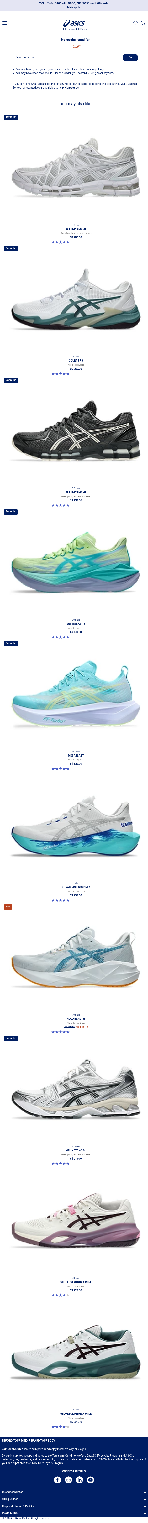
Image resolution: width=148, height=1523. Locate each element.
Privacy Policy (116, 1459)
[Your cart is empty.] (143, 23)
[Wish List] (135, 23)
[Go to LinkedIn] (79, 1481)
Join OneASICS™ (13, 1449)
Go (130, 57)
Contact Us (72, 87)
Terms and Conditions (65, 1455)
